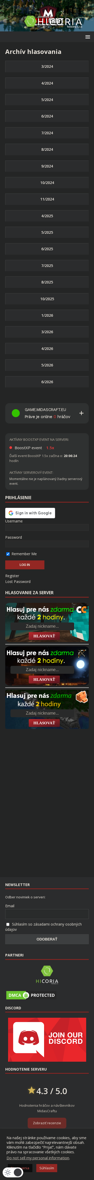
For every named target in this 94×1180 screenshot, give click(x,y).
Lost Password (18, 581)
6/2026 (47, 381)
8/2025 (47, 282)
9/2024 (47, 166)
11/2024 (47, 199)
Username (14, 521)
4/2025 (47, 215)
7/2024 (47, 132)
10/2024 (47, 182)
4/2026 (47, 348)
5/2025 (47, 232)
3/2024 (47, 66)
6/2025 (47, 248)
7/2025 (47, 265)
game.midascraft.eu (45, 409)
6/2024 (47, 116)
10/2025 (47, 298)
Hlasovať (44, 636)
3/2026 (47, 331)
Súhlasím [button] (46, 1168)
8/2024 (47, 149)
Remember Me (23, 553)
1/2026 (47, 315)
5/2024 (47, 99)
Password (13, 537)
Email (9, 905)
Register (12, 575)
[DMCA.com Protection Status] (31, 997)
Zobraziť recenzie (47, 1123)
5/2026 (47, 365)
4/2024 (47, 83)
